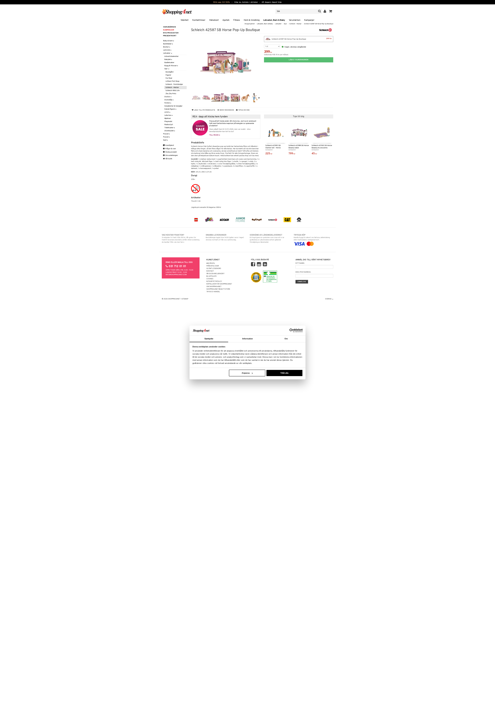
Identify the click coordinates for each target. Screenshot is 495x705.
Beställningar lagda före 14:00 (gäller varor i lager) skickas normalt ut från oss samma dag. (225, 237)
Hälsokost (214, 20)
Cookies (209, 279)
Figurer (168, 75)
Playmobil (168, 121)
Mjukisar (167, 118)
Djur (285, 24)
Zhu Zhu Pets (171, 94)
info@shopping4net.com (176, 275)
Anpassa (246, 373)
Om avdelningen (171, 155)
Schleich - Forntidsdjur (174, 84)
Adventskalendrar (171, 56)
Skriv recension (226, 110)
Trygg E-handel (213, 292)
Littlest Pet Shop (172, 81)
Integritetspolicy (214, 281)
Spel (165, 140)
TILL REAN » (214, 135)
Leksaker (278, 24)
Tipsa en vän (243, 110)
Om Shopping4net (213, 287)
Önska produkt (171, 152)
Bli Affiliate (211, 276)
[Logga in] (325, 11)
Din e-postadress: (303, 272)
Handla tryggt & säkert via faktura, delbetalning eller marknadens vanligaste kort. (312, 237)
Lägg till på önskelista (204, 110)
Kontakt (210, 271)
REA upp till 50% (221, 2)
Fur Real (169, 78)
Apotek (225, 20)
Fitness (236, 20)
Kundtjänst (169, 145)
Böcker (166, 47)
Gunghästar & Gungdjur (173, 106)
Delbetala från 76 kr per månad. (276, 55)
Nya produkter (171, 33)
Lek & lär (166, 50)
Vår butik (168, 159)
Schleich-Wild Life (173, 90)
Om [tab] (286, 339)
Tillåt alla (284, 373)
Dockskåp (168, 100)
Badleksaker (169, 63)
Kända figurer (169, 109)
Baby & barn (168, 41)
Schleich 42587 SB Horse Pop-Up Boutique (318, 24)
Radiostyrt (168, 125)
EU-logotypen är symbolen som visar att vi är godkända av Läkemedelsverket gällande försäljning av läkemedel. (267, 238)
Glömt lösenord (213, 269)
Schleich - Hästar (295, 24)
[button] (330, 11)
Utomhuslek (169, 131)
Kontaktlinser (198, 20)
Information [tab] (247, 339)
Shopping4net (250, 24)
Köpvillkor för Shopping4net (219, 284)
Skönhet (184, 20)
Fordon (167, 103)
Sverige (328, 299)
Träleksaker (169, 128)
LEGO (166, 112)
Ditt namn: (299, 263)
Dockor (167, 97)
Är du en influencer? (215, 274)
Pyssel (166, 137)
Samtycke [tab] (208, 339)
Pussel (166, 134)
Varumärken (294, 20)
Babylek (167, 59)
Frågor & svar (170, 149)
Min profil (210, 263)
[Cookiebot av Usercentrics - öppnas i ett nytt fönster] (291, 330)
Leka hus (168, 115)
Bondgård (169, 72)
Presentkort (169, 36)
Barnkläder (167, 44)
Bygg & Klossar (170, 66)
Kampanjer (309, 20)
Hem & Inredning (251, 20)
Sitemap (185, 299)
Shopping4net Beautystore (218, 289)
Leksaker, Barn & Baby (274, 20)
